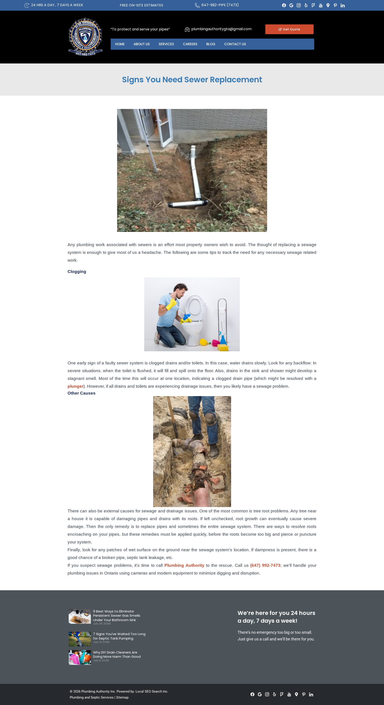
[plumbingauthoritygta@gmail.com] (187, 29)
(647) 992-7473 (265, 565)
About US (142, 44)
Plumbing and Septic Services (92, 697)
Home (120, 44)
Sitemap (122, 697)
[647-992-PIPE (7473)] (197, 5)
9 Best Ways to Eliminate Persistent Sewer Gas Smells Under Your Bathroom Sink (116, 615)
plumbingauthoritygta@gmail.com (221, 29)
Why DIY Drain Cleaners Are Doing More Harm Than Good (117, 654)
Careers (190, 44)
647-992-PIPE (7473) (220, 5)
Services (166, 44)
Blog (210, 44)
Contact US (235, 44)
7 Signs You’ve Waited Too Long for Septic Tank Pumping (119, 636)
